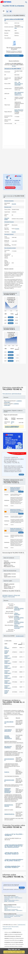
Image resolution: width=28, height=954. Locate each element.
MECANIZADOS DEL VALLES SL (8, 805)
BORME (5, 901)
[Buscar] (26, 2)
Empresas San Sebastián (8, 916)
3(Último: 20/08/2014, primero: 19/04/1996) (19, 626)
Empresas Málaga (7, 917)
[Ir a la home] (6, 1)
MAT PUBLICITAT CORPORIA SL (8, 747)
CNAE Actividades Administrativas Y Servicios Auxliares (12, 907)
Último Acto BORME (6, 218)
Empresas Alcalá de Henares (9, 915)
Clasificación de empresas (9, 897)
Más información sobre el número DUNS (19, 83)
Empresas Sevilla (17, 916)
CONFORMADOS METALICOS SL (8, 730)
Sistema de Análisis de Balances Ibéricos (11, 900)
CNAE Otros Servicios (8, 905)
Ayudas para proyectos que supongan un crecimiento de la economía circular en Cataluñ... (16, 530)
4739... (16, 82)
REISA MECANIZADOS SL (9, 759)
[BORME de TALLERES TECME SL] (10, 11)
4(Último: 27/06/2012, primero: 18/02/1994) (19, 622)
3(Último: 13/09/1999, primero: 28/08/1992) (19, 608)
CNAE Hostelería (19, 910)
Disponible (14, 204)
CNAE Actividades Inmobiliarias (9, 910)
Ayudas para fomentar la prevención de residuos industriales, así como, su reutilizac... (15, 489)
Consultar (17, 228)
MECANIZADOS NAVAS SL (9, 780)
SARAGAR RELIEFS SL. (9, 814)
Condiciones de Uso (21, 924)
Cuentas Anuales (11, 901)
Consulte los (12, 427)
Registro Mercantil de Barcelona (19, 110)
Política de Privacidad (7, 926)
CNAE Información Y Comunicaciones (11, 909)
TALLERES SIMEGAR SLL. (8, 722)
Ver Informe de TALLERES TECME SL (14, 952)
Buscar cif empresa (14, 896)
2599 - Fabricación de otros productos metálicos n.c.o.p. (19, 93)
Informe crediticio (7, 896)
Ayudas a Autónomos (18, 897)
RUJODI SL (6, 772)
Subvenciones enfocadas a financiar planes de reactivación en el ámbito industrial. (16, 511)
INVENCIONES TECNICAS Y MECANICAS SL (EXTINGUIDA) (7, 790)
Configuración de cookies (7, 928)
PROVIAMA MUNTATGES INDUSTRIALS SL (8, 737)
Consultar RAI (6, 899)
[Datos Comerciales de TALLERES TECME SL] (7, 11)
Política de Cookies (14, 926)
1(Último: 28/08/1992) (17, 613)
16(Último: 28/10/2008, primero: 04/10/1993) (19, 618)
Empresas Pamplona (19, 915)
